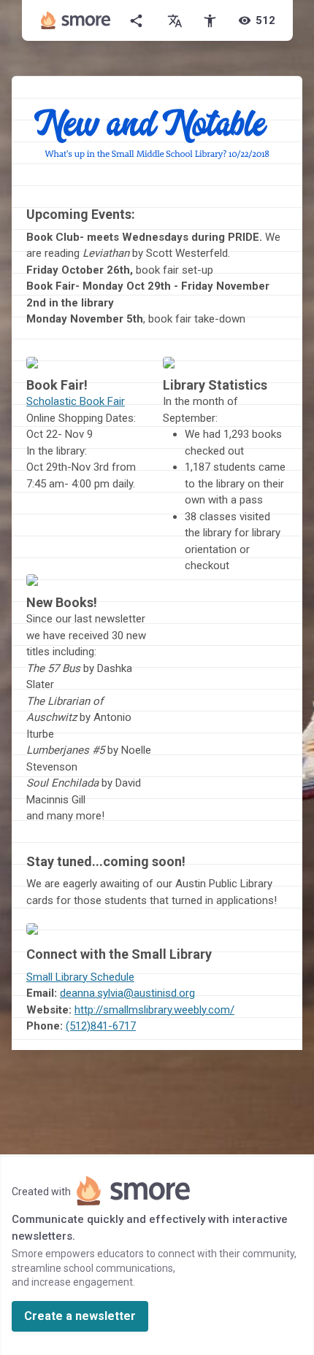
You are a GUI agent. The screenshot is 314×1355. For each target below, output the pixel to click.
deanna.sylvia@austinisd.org (127, 993)
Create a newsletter (80, 1316)
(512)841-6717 (101, 1025)
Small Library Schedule (80, 977)
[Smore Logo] (75, 20)
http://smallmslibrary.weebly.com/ (154, 1009)
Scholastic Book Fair (75, 401)
